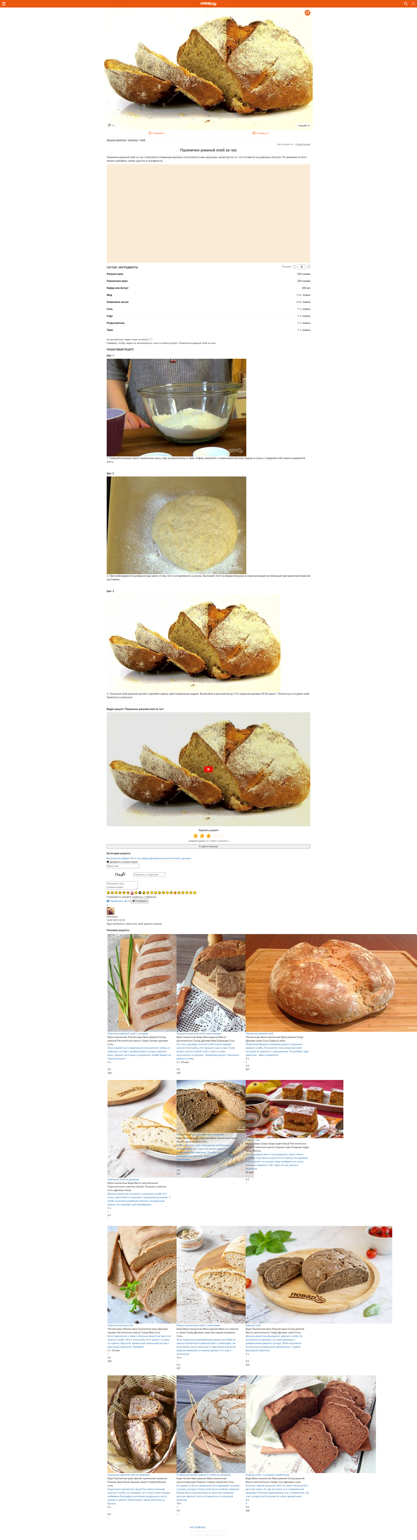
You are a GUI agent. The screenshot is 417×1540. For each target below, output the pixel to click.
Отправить (141, 901)
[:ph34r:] (140, 892)
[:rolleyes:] (171, 892)
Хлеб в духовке (182, 858)
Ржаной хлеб (253, 1325)
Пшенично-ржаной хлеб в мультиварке (199, 1033)
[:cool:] (124, 892)
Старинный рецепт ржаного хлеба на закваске (204, 1474)
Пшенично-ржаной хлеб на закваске (129, 1474)
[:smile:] (155, 892)
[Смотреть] (208, 769)
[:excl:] (175, 892)
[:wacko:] (179, 892)
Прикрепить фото (120, 901)
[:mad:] (136, 892)
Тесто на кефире (140, 858)
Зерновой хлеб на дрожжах (123, 1179)
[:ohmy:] (108, 892)
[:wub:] (132, 892)
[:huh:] (190, 892)
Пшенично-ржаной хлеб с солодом (128, 1033)
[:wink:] (167, 892)
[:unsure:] (120, 892)
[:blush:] (127, 892)
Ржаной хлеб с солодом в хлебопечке (267, 1474)
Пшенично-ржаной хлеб (259, 1033)
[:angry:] (163, 892)
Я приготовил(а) (208, 846)
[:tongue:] (159, 892)
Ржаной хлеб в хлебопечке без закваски (200, 1134)
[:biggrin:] (112, 892)
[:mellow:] (194, 892)
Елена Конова (302, 144)
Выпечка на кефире (118, 858)
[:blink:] (147, 892)
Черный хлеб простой (120, 1325)
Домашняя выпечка (161, 858)
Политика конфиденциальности (208, 1534)
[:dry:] (116, 892)
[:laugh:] (143, 892)
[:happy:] (186, 892)
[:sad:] (183, 892)
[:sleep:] (151, 892)
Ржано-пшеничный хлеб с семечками (198, 1325)
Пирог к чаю (253, 1140)
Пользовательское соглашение (208, 1531)
